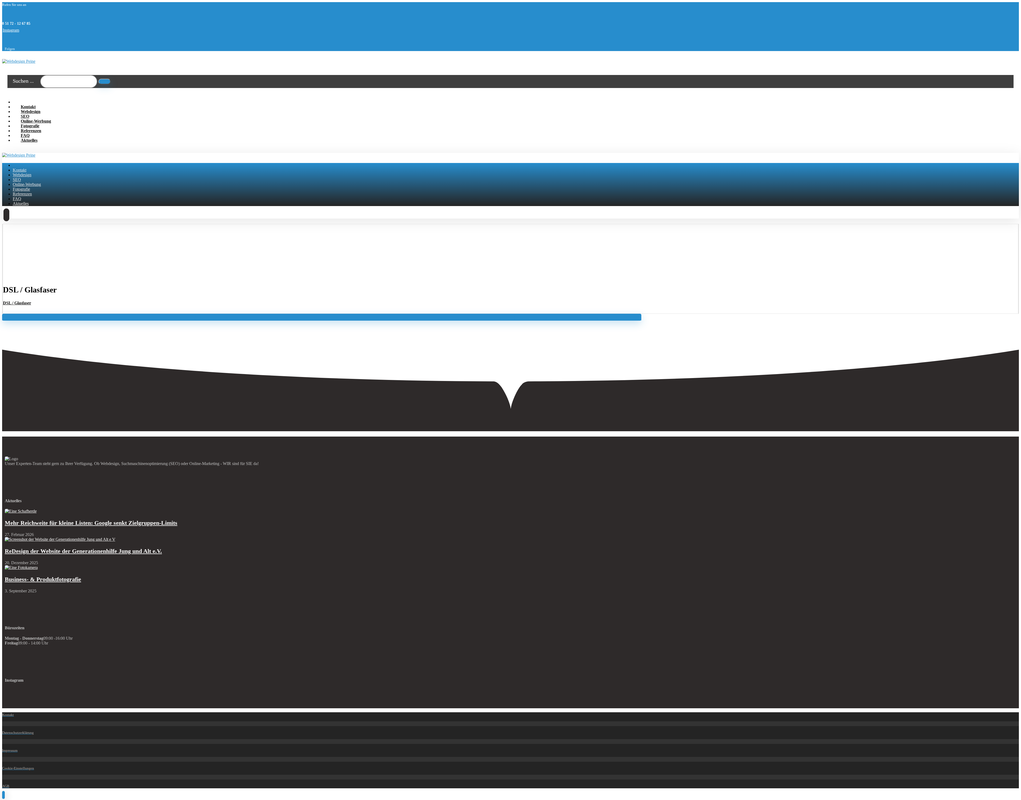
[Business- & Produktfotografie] (21, 567)
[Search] (104, 81)
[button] (11, 30)
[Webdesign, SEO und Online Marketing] (18, 61)
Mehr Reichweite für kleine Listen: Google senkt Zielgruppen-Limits (91, 523)
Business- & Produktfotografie (43, 579)
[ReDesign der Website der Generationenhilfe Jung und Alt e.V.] (60, 539)
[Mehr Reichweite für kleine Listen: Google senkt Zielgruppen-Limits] (21, 511)
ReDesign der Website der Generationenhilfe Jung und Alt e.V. (83, 551)
